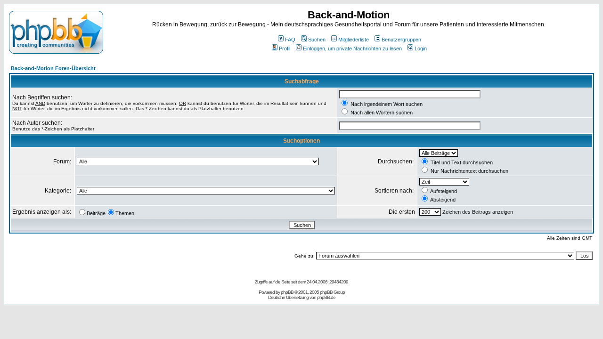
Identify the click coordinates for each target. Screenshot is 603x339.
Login (421, 48)
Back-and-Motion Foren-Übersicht (53, 68)
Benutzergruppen (401, 39)
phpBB (287, 292)
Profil (284, 48)
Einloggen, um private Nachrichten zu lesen (352, 48)
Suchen (317, 39)
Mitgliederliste (353, 39)
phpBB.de (326, 297)
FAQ (290, 39)
